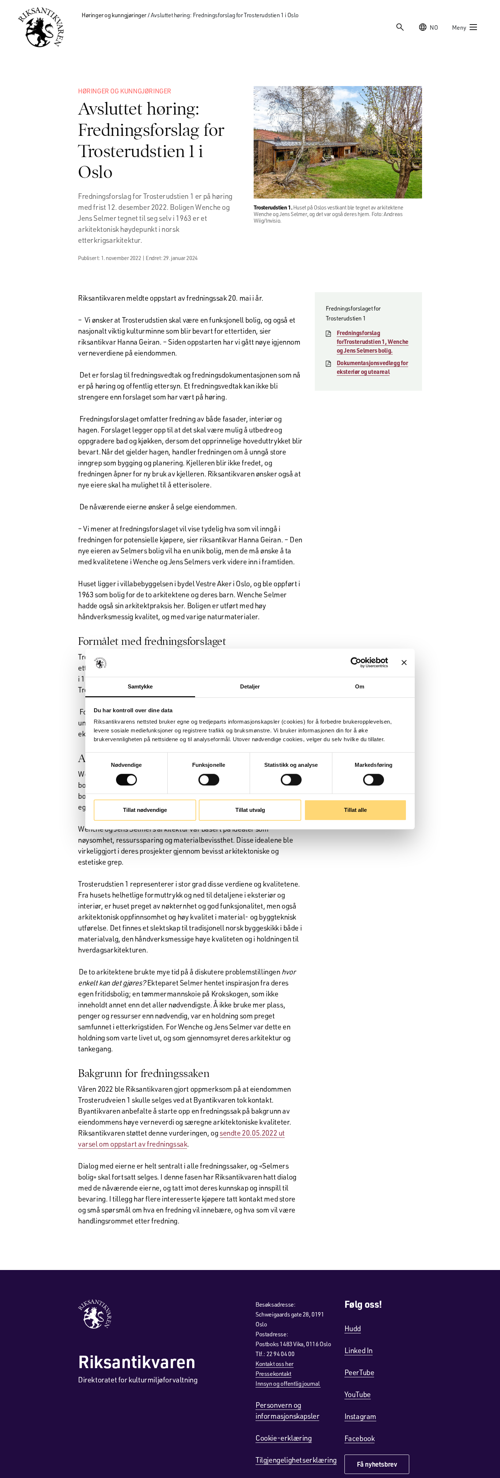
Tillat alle (355, 810)
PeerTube (359, 1372)
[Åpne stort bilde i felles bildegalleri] (338, 142)
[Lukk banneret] (404, 662)
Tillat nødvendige (145, 810)
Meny (459, 27)
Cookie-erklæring (283, 1437)
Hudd (352, 1328)
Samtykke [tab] (140, 686)
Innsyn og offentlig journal (288, 1383)
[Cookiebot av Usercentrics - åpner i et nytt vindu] (356, 662)
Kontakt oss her (274, 1363)
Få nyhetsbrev (377, 1464)
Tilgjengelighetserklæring (296, 1459)
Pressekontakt (273, 1373)
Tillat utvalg (250, 810)
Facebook (359, 1438)
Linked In (358, 1350)
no (434, 27)
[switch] (208, 780)
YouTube (357, 1394)
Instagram (360, 1416)
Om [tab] (359, 686)
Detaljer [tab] (250, 686)
